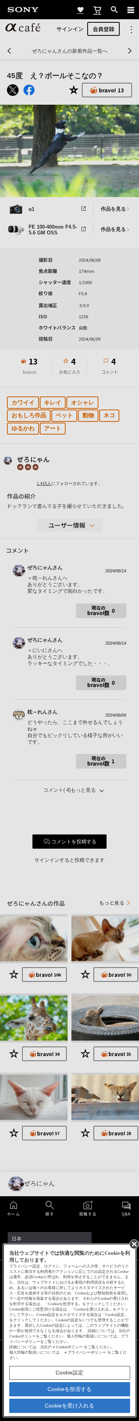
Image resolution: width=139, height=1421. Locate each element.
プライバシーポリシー (87, 1352)
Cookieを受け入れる (69, 1406)
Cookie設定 (69, 1372)
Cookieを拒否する (69, 1389)
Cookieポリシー (69, 1347)
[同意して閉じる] (133, 1243)
